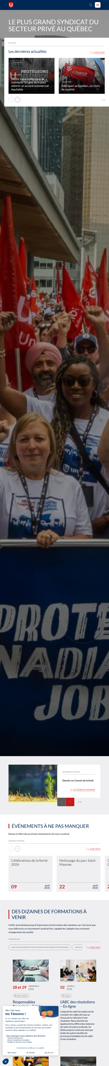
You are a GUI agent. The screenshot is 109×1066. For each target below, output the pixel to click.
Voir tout (99, 52)
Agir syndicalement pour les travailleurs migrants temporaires (39, 947)
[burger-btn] (97, 5)
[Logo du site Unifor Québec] (11, 5)
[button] (17, 99)
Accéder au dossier (84, 790)
